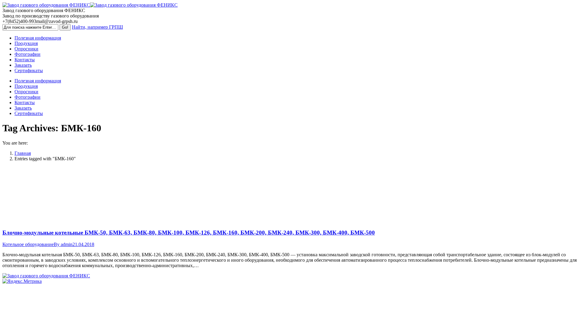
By (63, 244)
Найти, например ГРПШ (97, 27)
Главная (22, 153)
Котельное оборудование (28, 244)
